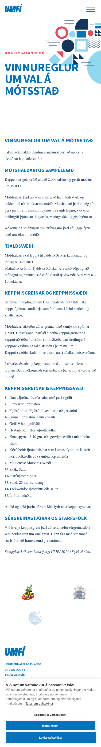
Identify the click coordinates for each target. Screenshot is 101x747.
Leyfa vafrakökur (51, 737)
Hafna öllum (50, 725)
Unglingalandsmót (26, 52)
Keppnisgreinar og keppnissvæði (46, 293)
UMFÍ (14, 8)
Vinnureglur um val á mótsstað (41, 79)
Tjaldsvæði (19, 246)
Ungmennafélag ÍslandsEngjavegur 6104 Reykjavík (23, 669)
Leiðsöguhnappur (90, 9)
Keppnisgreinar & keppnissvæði (45, 388)
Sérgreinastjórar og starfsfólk (46, 518)
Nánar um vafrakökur (39, 703)
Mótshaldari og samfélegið (39, 170)
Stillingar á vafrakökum (50, 714)
